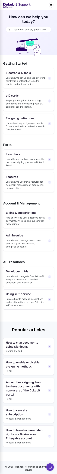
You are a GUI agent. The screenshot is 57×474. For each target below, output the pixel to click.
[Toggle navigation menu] (51, 5)
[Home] (17, 5)
